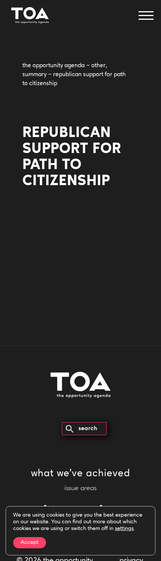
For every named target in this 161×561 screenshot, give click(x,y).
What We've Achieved (80, 474)
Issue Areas (80, 488)
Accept (30, 542)
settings (124, 529)
